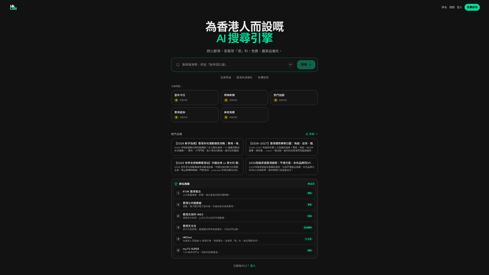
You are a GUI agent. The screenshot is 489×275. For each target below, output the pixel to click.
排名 (444, 7)
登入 (459, 7)
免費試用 (472, 7)
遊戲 (452, 7)
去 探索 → (312, 134)
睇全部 (311, 183)
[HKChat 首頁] (13, 7)
